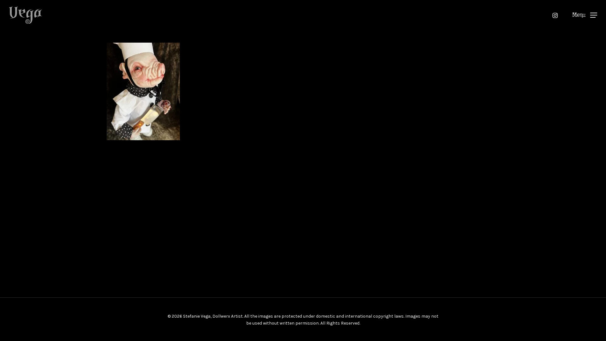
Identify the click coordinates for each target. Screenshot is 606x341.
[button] (584, 15)
